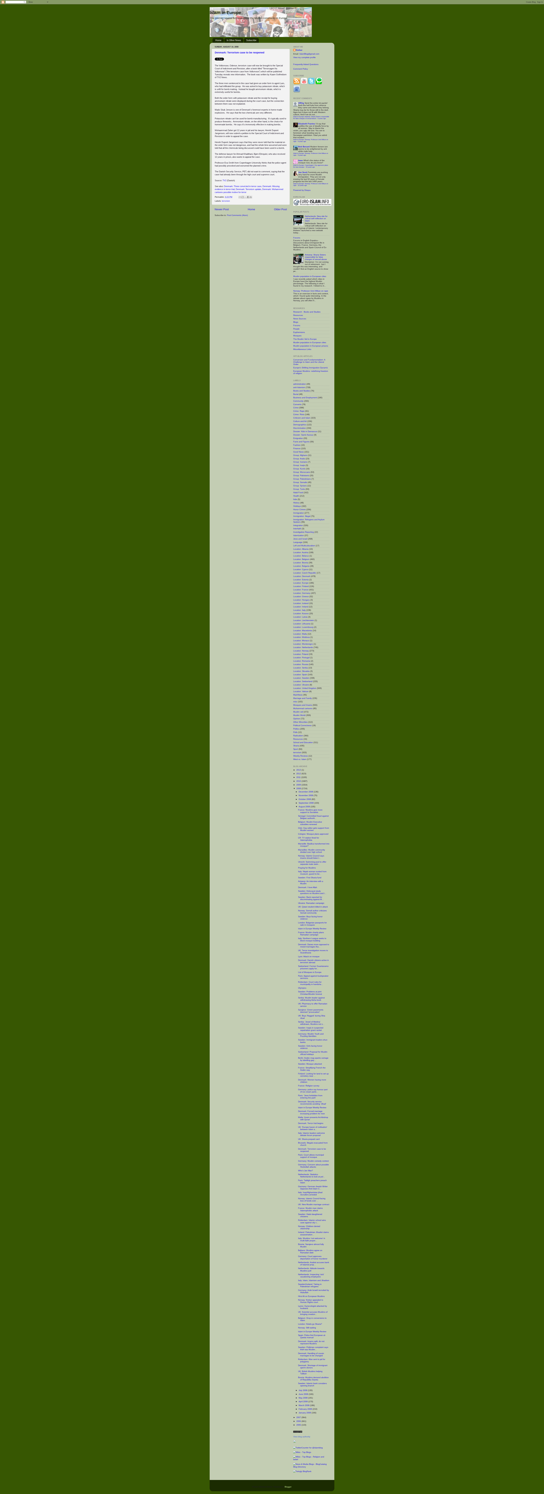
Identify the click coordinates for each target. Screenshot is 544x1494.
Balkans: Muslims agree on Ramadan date (310, 1251)
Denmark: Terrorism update (248, 189)
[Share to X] (245, 197)
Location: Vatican (301, 691)
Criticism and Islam (301, 418)
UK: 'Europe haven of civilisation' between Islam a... (312, 1128)
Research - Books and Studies (306, 312)
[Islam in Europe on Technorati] (318, 84)
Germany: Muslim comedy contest (313, 1161)
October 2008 (305, 799)
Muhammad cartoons (302, 708)
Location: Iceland (301, 603)
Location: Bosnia (300, 563)
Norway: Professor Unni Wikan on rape (310, 291)
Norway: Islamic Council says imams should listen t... (311, 857)
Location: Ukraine (301, 685)
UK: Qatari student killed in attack (313, 907)
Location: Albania (301, 549)
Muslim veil (298, 712)
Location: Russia (300, 664)
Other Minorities (300, 722)
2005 (298, 1425)
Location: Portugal (301, 658)
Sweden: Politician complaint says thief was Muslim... (313, 1348)
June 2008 (304, 1394)
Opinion (296, 719)
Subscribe (251, 40)
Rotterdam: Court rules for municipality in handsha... (310, 983)
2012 (298, 774)
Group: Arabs (299, 459)
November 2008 (306, 795)
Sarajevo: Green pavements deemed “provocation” (310, 1011)
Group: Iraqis (299, 465)
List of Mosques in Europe (309, 972)
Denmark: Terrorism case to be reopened (239, 52)
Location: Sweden (301, 678)
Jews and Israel (300, 539)
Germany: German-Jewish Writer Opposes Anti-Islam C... (313, 1187)
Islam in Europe (225, 12)
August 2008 (305, 807)
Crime (296, 408)
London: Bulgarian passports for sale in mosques (312, 924)
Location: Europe (301, 583)
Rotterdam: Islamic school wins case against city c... (312, 1221)
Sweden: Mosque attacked (310, 1064)
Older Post (280, 209)
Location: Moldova (301, 637)
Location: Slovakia (301, 671)
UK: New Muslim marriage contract (313, 1204)
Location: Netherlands (303, 647)
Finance (296, 448)
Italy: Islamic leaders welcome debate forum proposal (311, 1134)
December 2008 (306, 792)
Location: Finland (301, 586)
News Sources (299, 319)
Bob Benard (304, 147)
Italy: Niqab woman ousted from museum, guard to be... (312, 872)
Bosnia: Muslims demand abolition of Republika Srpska (313, 1378)
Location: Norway (301, 651)
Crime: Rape (299, 411)
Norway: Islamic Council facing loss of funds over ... (311, 1199)
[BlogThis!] (242, 197)
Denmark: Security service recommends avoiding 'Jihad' (312, 1103)
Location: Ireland (300, 607)
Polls (295, 732)
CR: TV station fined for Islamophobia (308, 839)
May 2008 (303, 1398)
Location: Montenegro (303, 644)
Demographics (299, 425)
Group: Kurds (299, 469)
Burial (295, 394)
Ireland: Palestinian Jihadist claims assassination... (313, 1233)
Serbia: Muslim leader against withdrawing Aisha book (311, 999)
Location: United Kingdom (304, 688)
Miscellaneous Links (302, 349)
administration (299, 384)
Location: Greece (301, 596)
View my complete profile (304, 57)
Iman (300, 160)
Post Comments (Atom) (237, 215)
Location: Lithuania (301, 624)
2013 (298, 770)
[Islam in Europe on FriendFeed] (296, 92)
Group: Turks (299, 489)
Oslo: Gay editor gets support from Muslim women (313, 829)
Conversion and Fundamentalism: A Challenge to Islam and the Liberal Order (309, 362)
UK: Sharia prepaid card (309, 1139)
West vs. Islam (299, 759)
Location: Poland (300, 654)
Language (297, 542)
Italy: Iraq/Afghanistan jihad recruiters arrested (310, 1193)
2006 (298, 1421)
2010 (298, 781)
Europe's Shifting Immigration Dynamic (310, 368)
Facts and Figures (301, 442)
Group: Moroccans (301, 472)
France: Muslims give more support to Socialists (310, 811)
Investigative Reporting (303, 532)
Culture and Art (300, 421)
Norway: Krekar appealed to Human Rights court (310, 1301)
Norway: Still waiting (307, 1328)
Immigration (298, 513)
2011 (298, 777)
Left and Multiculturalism (304, 546)
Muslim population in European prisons (310, 346)
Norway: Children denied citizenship (309, 1227)
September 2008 (306, 803)
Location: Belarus (301, 556)
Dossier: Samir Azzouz (303, 435)
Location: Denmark (301, 576)
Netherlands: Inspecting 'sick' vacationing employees (311, 1275)
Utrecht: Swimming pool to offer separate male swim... (312, 863)
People (296, 329)
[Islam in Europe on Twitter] (311, 84)
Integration (298, 525)
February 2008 (306, 1409)
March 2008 (304, 1405)
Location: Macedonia (302, 630)
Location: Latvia (300, 617)
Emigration (298, 438)
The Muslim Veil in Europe (305, 339)
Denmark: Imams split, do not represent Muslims (311, 1342)
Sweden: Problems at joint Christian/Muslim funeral (310, 993)
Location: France (300, 590)
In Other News (234, 40)
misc (295, 702)
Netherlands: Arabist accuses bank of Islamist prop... (313, 1263)
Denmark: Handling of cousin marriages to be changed (311, 1354)
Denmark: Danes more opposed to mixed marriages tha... (313, 945)
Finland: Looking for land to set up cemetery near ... (313, 1075)
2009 (298, 785)
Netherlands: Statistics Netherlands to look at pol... (311, 1175)
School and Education (303, 742)
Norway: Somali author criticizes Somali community (312, 912)
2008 (298, 788)
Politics (296, 729)
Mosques (297, 336)
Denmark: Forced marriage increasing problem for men (311, 1112)
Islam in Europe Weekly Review (312, 929)
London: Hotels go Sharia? (310, 1324)
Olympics (302, 988)
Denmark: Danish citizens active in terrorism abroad (313, 961)
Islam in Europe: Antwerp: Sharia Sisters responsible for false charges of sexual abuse (311, 117)
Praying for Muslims (307, 868)
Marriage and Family (302, 698)
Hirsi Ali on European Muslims (311, 1296)
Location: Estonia (301, 580)
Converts (297, 404)
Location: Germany (301, 593)
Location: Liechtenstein (303, 620)
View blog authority (301, 1437)
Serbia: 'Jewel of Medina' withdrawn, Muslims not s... (311, 1023)
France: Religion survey (308, 1086)
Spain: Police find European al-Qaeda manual (312, 1336)
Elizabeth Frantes (306, 124)
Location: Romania (301, 661)
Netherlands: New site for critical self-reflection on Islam (316, 218)
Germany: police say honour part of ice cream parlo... (313, 1091)
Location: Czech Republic (304, 573)
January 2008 (305, 1413)
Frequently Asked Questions (305, 64)
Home (218, 40)
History (296, 503)
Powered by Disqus (302, 190)
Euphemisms (299, 332)
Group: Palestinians (302, 479)
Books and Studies (301, 391)
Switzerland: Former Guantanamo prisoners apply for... (313, 967)
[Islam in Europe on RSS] (296, 84)
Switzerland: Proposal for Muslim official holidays (312, 1053)
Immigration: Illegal (301, 516)
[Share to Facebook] (248, 197)
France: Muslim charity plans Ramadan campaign (311, 933)
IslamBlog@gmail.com (309, 54)
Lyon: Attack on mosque (308, 956)
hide (295, 499)
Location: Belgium (301, 559)
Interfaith (297, 529)
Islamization (298, 535)
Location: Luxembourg (303, 627)
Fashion (296, 445)
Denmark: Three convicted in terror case (242, 186)
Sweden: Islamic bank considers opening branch (312, 1384)
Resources (298, 315)
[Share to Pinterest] (250, 197)
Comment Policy (300, 69)
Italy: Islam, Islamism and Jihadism (313, 1280)
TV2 (224, 180)
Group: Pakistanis (301, 475)
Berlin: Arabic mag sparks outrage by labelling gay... (313, 1059)
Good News (298, 452)
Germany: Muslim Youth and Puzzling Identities (311, 1035)
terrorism (226, 201)
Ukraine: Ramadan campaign (311, 903)
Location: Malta (300, 634)
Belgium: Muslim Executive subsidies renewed (310, 823)
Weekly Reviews (300, 756)
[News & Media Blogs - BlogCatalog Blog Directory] (311, 1467)
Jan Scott (302, 172)
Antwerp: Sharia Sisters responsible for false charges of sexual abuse (316, 257)
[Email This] (240, 197)
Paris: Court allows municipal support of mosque (311, 1156)
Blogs (295, 322)
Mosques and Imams (302, 705)
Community (298, 401)
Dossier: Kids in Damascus (305, 431)
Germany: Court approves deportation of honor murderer (312, 1257)
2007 (298, 1417)
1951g (301, 103)
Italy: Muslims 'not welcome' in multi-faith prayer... (311, 1239)
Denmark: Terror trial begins (310, 1123)
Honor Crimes (299, 509)
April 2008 (303, 1401)
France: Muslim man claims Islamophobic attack (310, 1209)
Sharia (296, 746)
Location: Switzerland (302, 681)
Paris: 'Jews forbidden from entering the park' (310, 1096)
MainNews (298, 695)
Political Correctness (302, 725)
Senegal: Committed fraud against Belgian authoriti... (313, 817)
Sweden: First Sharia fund (309, 878)
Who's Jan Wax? (305, 1171)
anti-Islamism (299, 387)
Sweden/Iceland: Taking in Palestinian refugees (310, 1285)
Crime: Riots (298, 414)
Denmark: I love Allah (307, 887)
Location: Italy (299, 610)
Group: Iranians (300, 462)
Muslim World (299, 715)
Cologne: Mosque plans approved (313, 834)
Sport (295, 749)
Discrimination (299, 428)
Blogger (288, 1487)
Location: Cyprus (300, 569)
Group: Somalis (300, 482)
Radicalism (298, 736)
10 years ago (310, 167)
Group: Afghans (300, 455)
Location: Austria (300, 552)
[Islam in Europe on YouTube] (304, 84)
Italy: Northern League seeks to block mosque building (312, 939)
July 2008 (303, 1390)
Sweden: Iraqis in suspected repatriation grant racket (310, 1029)
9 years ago (322, 118)
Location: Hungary (301, 600)
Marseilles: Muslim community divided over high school (311, 851)
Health (296, 496)
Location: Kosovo (301, 613)
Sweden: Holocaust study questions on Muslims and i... (312, 892)
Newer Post (222, 209)
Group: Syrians (300, 486)
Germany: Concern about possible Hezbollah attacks (313, 1166)
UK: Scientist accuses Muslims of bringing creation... (313, 1313)
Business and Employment (305, 398)
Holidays (297, 506)
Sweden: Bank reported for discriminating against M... (311, 898)
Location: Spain (300, 675)
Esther (299, 50)
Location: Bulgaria (301, 566)
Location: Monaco (301, 641)
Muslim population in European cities (309, 276)
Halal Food (298, 492)
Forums (296, 238)
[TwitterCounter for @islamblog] (308, 1448)
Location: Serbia (300, 668)
